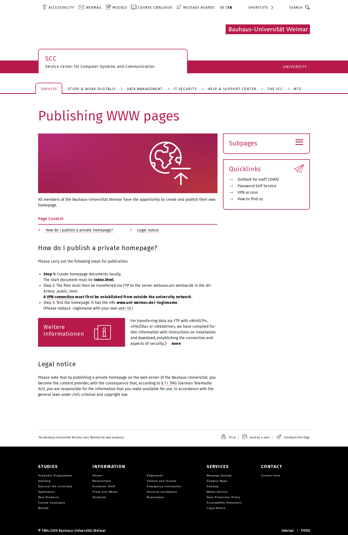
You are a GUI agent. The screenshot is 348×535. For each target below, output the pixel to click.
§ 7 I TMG (169, 383)
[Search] (307, 7)
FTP (126, 285)
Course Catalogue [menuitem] (155, 7)
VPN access (248, 192)
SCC (51, 58)
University (295, 67)
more (176, 343)
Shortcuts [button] (258, 7)
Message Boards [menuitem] (199, 7)
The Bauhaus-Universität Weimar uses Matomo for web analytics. (81, 437)
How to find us (250, 199)
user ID (124, 308)
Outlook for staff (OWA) (258, 179)
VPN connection (60, 297)
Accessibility (61, 7)
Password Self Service (257, 186)
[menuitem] (58, 7)
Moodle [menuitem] (120, 7)
